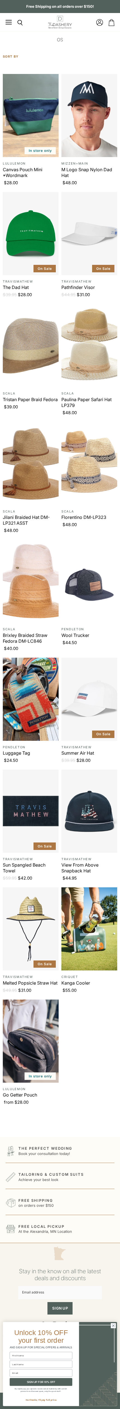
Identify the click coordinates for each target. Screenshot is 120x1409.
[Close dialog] (113, 1325)
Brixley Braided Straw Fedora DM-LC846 (25, 638)
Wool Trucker (75, 635)
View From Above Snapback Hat (80, 867)
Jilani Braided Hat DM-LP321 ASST (26, 520)
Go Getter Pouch (20, 1095)
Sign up (60, 1308)
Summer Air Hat (77, 753)
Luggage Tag (16, 753)
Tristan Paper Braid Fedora (30, 399)
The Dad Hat (16, 287)
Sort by (10, 56)
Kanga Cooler (75, 983)
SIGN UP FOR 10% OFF (41, 1382)
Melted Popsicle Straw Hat (30, 983)
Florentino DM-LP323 (83, 517)
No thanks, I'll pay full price (41, 1400)
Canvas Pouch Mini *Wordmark (22, 172)
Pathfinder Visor (78, 287)
